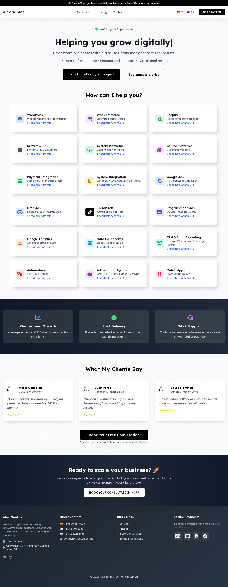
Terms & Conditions (131, 538)
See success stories (144, 75)
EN (190, 12)
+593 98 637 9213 (72, 523)
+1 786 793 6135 (71, 528)
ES (180, 12)
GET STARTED (212, 12)
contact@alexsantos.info (79, 538)
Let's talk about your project (91, 74)
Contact (118, 12)
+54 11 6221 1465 (72, 533)
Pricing (102, 12)
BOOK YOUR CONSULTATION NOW (114, 492)
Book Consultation (131, 533)
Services (83, 12)
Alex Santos (13, 12)
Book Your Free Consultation (114, 435)
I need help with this (39, 122)
